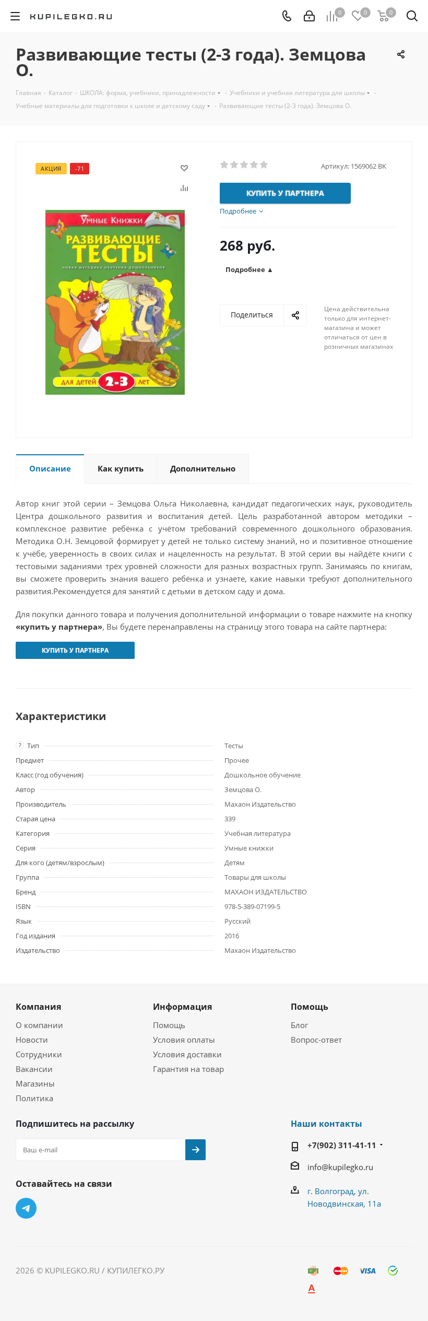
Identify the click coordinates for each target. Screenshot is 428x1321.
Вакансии (34, 1069)
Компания (38, 1006)
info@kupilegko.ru (340, 1167)
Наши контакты (326, 1123)
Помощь (169, 1025)
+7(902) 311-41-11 (341, 1145)
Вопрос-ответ (316, 1039)
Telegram (26, 1208)
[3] (244, 165)
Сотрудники (39, 1054)
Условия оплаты (184, 1039)
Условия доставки (187, 1054)
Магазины (35, 1083)
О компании (39, 1025)
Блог (299, 1025)
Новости (32, 1039)
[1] (225, 165)
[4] (254, 165)
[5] (264, 165)
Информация (182, 1006)
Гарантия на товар (188, 1069)
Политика (34, 1098)
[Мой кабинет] (309, 16)
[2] (235, 165)
